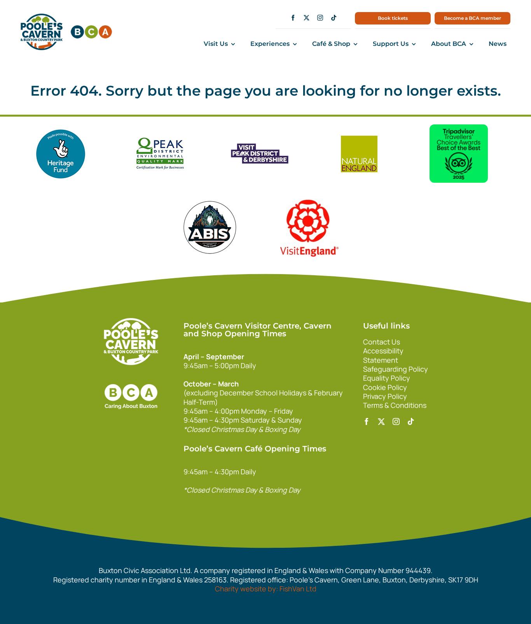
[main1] (42, 17)
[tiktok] (334, 18)
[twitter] (306, 18)
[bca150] (91, 28)
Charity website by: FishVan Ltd (265, 588)
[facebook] (293, 18)
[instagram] (320, 18)
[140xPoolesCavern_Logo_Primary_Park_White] (131, 321)
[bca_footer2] (131, 376)
